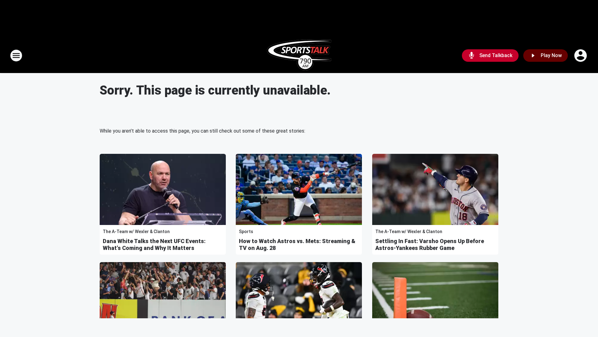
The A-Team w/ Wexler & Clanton (136, 231)
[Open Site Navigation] (16, 55)
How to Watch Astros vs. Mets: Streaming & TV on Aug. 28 (297, 244)
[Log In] (581, 55)
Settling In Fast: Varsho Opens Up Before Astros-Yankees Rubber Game (429, 244)
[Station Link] (299, 55)
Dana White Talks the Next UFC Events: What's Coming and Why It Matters (154, 244)
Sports (246, 231)
